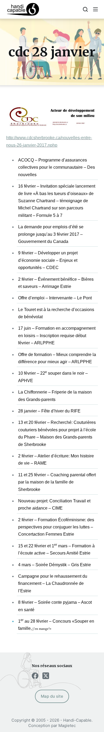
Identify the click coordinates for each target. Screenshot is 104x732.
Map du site (52, 696)
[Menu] (95, 9)
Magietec (67, 725)
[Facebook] (35, 675)
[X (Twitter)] (45, 675)
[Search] (85, 9)
